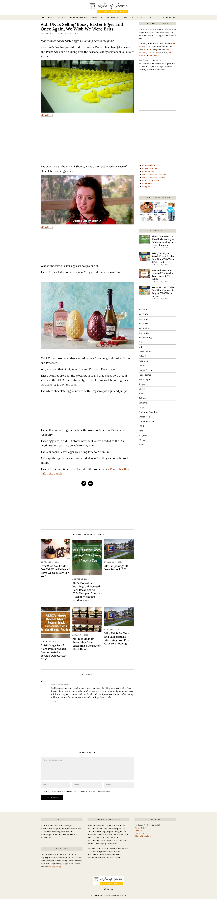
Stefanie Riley (51, 33)
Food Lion (143, 361)
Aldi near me (148, 171)
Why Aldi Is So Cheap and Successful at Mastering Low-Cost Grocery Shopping (117, 638)
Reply (54, 701)
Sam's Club (144, 402)
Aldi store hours (149, 168)
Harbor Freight (146, 370)
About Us (127, 17)
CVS (140, 347)
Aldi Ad (147, 49)
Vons (141, 430)
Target (142, 407)
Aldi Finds (143, 314)
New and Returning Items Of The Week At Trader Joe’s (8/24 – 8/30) (163, 274)
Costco (142, 342)
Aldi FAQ (143, 309)
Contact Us (144, 17)
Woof (141, 444)
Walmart (142, 440)
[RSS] (167, 17)
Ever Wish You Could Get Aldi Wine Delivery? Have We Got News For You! (55, 571)
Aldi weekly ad (149, 165)
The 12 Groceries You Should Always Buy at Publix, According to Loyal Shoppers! (163, 240)
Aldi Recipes (153, 52)
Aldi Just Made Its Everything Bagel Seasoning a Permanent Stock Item (86, 644)
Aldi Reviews (144, 333)
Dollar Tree (144, 356)
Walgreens (143, 435)
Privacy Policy (54, 866)
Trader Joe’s (77, 17)
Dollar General (145, 351)
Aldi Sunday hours (150, 180)
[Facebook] (164, 17)
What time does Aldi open (154, 177)
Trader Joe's (144, 416)
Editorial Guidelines (142, 836)
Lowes (142, 388)
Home (50, 17)
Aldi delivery (148, 183)
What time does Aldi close (154, 174)
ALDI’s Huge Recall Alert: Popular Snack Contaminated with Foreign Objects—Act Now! (53, 652)
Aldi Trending (145, 337)
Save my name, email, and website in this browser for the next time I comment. (77, 791)
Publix (96, 17)
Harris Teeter (145, 375)
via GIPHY (47, 114)
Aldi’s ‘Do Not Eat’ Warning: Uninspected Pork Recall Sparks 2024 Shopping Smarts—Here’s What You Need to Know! (86, 591)
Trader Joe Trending (148, 412)
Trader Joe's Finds (147, 421)
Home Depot (144, 379)
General (142, 365)
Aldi (60, 17)
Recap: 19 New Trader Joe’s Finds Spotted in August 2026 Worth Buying (163, 291)
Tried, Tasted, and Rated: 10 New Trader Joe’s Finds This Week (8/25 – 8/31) (163, 257)
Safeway (142, 398)
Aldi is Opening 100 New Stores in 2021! (116, 567)
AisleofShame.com (117, 895)
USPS (141, 426)
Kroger (111, 17)
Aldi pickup (147, 186)
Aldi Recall (143, 323)
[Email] (170, 17)
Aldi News (154, 55)
